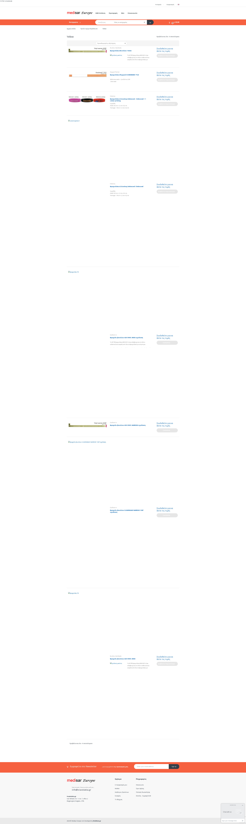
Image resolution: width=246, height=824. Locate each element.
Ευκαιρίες (118, 796)
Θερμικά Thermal (114, 72)
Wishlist (117, 788)
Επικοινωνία (132, 13)
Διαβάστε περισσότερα (166, 56)
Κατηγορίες (73, 22)
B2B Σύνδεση (100, 13)
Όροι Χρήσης (140, 788)
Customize (166, 343)
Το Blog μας (118, 799)
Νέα (122, 13)
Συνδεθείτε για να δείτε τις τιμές (165, 49)
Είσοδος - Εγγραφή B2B (143, 796)
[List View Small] (77, 43)
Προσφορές (113, 13)
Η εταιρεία (158, 4)
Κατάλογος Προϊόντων (122, 792)
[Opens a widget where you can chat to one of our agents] (232, 813)
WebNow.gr (97, 821)
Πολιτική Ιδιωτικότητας (143, 792)
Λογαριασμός (170, 4)
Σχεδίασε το (113, 335)
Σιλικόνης (112, 96)
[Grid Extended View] (72, 43)
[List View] (75, 43)
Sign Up (174, 766)
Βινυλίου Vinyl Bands (115, 48)
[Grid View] (69, 43)
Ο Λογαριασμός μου (121, 785)
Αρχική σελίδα (71, 29)
